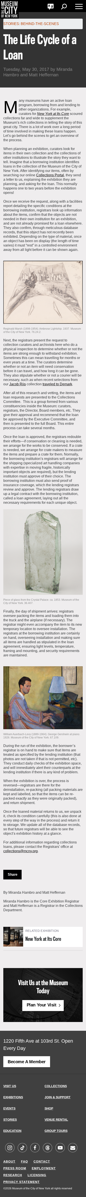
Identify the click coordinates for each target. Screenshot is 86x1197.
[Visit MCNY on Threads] (47, 1148)
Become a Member (27, 1061)
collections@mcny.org (20, 851)
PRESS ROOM (14, 1168)
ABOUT (9, 1161)
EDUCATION (12, 1131)
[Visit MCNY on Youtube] (60, 1148)
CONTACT (42, 1161)
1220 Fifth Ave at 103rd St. (31, 1041)
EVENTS (9, 1108)
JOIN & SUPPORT (58, 1097)
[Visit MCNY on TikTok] (22, 1148)
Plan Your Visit (41, 1004)
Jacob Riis (17, 384)
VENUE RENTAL (56, 1119)
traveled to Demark (57, 384)
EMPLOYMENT (44, 1168)
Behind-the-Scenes (40, 24)
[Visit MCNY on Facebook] (34, 1148)
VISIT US (9, 1086)
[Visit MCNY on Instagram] (9, 1148)
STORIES (10, 1119)
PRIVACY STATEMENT (21, 1182)
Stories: (11, 24)
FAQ (24, 1161)
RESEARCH (12, 1175)
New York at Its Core (43, 939)
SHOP (49, 1108)
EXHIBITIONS (13, 1097)
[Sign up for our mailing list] (72, 1148)
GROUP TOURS (56, 1131)
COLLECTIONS (56, 1086)
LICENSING (37, 1175)
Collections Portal (50, 175)
